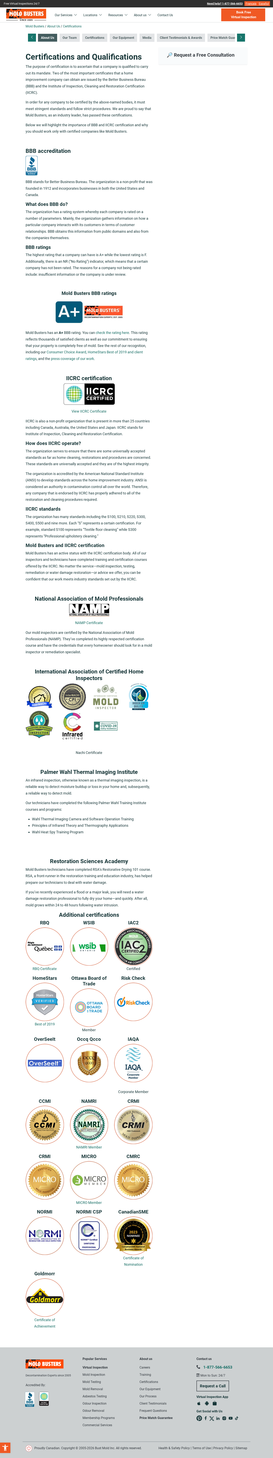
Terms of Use (201, 1448)
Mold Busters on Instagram (224, 1418)
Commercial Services (97, 1425)
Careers (144, 1367)
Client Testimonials (152, 1403)
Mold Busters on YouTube (230, 1418)
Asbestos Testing (95, 1396)
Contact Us (165, 15)
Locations (90, 15)
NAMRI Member (89, 1147)
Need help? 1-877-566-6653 (225, 3)
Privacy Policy (223, 1448)
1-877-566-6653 (217, 1367)
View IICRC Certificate (89, 411)
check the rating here (112, 333)
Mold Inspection (94, 1375)
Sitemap (241, 1448)
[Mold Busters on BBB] (89, 312)
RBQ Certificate (45, 969)
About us (140, 15)
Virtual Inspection (95, 1367)
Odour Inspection (95, 1403)
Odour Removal (93, 1411)
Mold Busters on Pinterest (199, 1418)
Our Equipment (123, 38)
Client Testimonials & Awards (181, 38)
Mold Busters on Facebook (205, 1418)
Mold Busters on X (211, 1418)
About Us (47, 38)
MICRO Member (89, 1202)
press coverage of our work (72, 359)
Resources (116, 15)
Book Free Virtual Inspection (243, 14)
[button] (5, 1448)
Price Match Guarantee (227, 38)
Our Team (70, 38)
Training (145, 1375)
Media (146, 38)
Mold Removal (93, 1389)
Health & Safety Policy (174, 1448)
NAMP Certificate (89, 623)
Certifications (94, 38)
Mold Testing (92, 1382)
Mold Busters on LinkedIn (218, 1418)
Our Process (147, 1396)
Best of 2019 (45, 1024)
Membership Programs (99, 1418)
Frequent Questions (153, 1411)
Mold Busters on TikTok (237, 1418)
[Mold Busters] (26, 15)
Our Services (64, 15)
